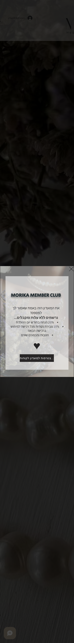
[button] (71, 269)
